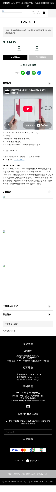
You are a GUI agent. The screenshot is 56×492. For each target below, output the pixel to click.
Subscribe (28, 439)
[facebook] (28, 73)
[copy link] (39, 73)
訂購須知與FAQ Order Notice (28, 374)
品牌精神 (28, 351)
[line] (23, 73)
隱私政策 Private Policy (28, 379)
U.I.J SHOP (19, 159)
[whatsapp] (34, 73)
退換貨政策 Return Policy (28, 377)
